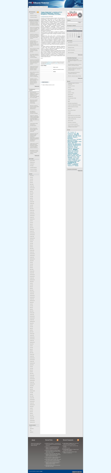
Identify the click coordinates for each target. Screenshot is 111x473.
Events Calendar (32, 160)
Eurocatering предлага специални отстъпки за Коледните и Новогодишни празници (74, 65)
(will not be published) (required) (58, 69)
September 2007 (32, 404)
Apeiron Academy (70, 94)
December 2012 (32, 316)
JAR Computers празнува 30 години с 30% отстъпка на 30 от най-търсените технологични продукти (34, 56)
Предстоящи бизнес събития (73, 155)
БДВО (69, 101)
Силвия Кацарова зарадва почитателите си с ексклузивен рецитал (34, 124)
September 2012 (32, 321)
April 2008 (31, 394)
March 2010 (31, 373)
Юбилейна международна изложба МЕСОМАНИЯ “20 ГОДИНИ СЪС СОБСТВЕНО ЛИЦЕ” (75, 60)
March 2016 (31, 248)
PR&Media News (32, 162)
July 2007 (31, 408)
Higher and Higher (70, 120)
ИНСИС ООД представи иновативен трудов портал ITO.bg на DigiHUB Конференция (34, 130)
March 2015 (31, 269)
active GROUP (70, 42)
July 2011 (31, 345)
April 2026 (31, 182)
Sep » (81, 28)
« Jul (68, 28)
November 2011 (32, 338)
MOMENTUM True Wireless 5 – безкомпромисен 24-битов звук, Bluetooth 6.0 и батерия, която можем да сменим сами (34, 23)
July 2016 (31, 241)
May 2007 (31, 411)
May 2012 (31, 328)
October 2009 (32, 382)
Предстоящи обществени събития (74, 156)
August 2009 (32, 385)
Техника (76, 165)
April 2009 (31, 389)
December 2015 (32, 253)
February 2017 (32, 229)
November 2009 (32, 380)
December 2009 (32, 378)
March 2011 (31, 352)
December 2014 (32, 274)
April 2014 (31, 288)
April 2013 (31, 309)
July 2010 (31, 366)
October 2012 (32, 319)
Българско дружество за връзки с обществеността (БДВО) (74, 140)
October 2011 (32, 340)
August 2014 (32, 281)
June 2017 (31, 222)
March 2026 (31, 184)
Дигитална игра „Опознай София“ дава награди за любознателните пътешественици (33, 101)
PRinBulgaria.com (70, 96)
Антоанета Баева (66, 449)
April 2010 (31, 371)
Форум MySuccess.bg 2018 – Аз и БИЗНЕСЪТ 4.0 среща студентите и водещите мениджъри (34, 152)
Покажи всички (37, 86)
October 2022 (32, 189)
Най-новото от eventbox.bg (72, 122)
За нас (35, 6)
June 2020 (31, 196)
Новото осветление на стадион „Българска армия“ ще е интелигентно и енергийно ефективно (34, 50)
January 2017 (32, 231)
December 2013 (32, 295)
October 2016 (32, 236)
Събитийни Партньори (33, 167)
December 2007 (32, 399)
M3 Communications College (72, 133)
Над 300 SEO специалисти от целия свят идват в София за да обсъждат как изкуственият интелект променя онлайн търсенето (34, 36)
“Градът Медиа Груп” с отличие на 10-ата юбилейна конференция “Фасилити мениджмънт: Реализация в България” (51, 13)
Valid (32, 428)
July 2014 (31, 283)
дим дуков (65, 445)
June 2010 (31, 368)
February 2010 (32, 375)
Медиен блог (70, 108)
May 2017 (31, 224)
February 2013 (32, 312)
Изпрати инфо (44, 6)
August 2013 (32, 302)
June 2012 (31, 326)
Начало (31, 6)
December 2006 (32, 420)
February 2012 (32, 333)
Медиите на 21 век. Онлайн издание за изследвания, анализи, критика (73, 126)
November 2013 (32, 297)
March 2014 (31, 290)
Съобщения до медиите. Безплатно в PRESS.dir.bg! (73, 84)
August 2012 (32, 323)
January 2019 (32, 201)
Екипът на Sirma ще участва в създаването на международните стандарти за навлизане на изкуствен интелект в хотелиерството (34, 74)
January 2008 (32, 397)
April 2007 (31, 413)
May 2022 (31, 191)
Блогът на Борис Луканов (72, 110)
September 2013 (32, 300)
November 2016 (32, 234)
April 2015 (31, 267)
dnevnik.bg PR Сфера (71, 89)
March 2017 (31, 227)
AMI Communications (71, 52)
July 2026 (31, 177)
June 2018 (31, 205)
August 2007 (32, 406)
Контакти (39, 6)
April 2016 (31, 246)
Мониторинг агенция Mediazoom (72, 103)
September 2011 (32, 342)
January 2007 (32, 418)
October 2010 (32, 361)
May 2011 (31, 349)
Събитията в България (33, 15)
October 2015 (32, 257)
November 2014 (32, 276)
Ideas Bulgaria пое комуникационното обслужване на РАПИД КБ (34, 112)
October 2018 (32, 203)
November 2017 (32, 215)
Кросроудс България (71, 47)
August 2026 (32, 175)
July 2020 (31, 194)
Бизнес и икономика (72, 137)
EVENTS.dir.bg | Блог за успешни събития (74, 115)
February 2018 (32, 210)
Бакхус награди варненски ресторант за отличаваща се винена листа (74, 73)
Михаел (64, 451)
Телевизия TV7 (71, 165)
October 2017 (32, 217)
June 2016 (31, 243)
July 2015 (31, 262)
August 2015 (32, 260)
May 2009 (31, 387)
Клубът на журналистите (73, 147)
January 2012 (32, 335)
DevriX (41, 471)
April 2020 (31, 198)
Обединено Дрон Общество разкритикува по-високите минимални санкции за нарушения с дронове (34, 68)
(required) (55, 67)
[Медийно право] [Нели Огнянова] (73, 106)
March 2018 (31, 208)
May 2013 (31, 307)
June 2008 (31, 392)
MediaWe (69, 113)
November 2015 (32, 255)
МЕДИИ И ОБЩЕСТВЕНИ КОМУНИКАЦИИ (74, 117)
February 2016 (32, 250)
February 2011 (32, 354)
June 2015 (31, 264)
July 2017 (31, 220)
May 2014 (31, 286)
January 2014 (32, 293)
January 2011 (32, 356)
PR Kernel (69, 87)
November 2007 (32, 401)
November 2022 (32, 187)
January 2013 (32, 314)
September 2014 (32, 279)
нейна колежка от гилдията (67, 443)
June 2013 (31, 305)
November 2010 (32, 359)
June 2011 (31, 347)
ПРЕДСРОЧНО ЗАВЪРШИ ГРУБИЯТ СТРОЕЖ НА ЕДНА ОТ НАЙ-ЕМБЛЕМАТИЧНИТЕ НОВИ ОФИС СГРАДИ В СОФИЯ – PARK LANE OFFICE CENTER (34, 118)
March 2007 (31, 415)
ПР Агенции (31, 165)
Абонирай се (32, 13)
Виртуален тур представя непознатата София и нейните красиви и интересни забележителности (34, 107)
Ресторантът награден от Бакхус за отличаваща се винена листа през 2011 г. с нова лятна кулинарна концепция (75, 69)
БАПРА (69, 99)
